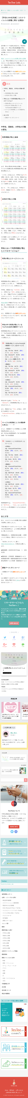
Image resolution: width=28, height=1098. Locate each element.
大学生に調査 (14, 684)
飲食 (4, 960)
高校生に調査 (5, 684)
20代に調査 (6, 945)
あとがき (6, 115)
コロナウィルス (7, 689)
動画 (3, 926)
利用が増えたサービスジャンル (13, 103)
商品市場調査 (6, 993)
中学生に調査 (19, 682)
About (6, 1090)
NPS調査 (5, 918)
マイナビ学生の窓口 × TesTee (11, 913)
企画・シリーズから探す (9, 897)
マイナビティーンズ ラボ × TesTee (12, 910)
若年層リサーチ (6, 990)
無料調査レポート (7, 894)
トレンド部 (5, 923)
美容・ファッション (8, 963)
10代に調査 (6, 943)
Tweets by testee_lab (7, 884)
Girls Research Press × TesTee (11, 908)
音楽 (4, 970)
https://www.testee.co (7, 544)
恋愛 (4, 973)
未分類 (4, 987)
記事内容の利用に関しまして (14, 1092)
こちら (17, 580)
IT (3, 975)
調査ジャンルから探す (8, 957)
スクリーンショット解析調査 (11, 903)
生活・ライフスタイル (7, 682)
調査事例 (4, 954)
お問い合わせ (14, 623)
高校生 (21, 689)
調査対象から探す (7, 930)
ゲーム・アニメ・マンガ (9, 965)
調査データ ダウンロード (12, 117)
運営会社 (11, 1090)
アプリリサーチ (7, 915)
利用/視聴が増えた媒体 (11, 93)
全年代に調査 (6, 948)
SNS (4, 980)
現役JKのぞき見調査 (8, 905)
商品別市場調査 (7, 900)
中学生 (15, 689)
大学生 (4, 691)
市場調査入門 (6, 983)
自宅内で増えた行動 (10, 95)
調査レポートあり (8, 920)
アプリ (4, 968)
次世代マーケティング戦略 (10, 951)
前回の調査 (4, 302)
